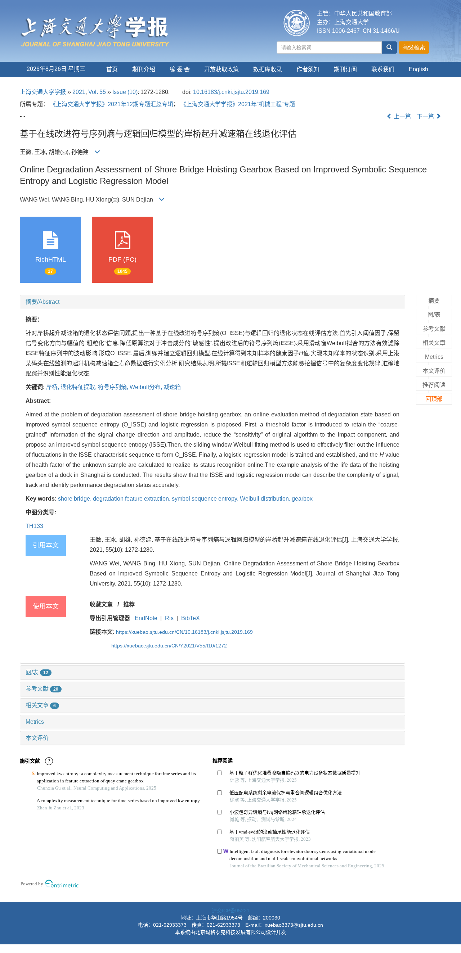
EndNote (146, 618)
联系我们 (382, 69)
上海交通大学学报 (43, 92)
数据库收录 (267, 69)
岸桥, (53, 387)
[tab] (212, 302)
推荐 (129, 604)
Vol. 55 (97, 92)
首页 (112, 69)
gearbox (302, 499)
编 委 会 (180, 69)
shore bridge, (75, 499)
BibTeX (190, 618)
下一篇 (426, 116)
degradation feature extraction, (132, 499)
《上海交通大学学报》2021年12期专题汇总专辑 (111, 104)
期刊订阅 (345, 69)
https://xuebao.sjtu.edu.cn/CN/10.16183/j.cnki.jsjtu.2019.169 (184, 632)
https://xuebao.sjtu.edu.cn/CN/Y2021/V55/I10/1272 (169, 646)
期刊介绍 (143, 69)
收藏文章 (101, 604)
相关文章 (41, 705)
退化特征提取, (79, 387)
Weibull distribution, (266, 499)
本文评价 (37, 738)
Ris (169, 618)
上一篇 (401, 116)
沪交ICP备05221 (231, 910)
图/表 (37, 672)
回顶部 (434, 399)
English (418, 69)
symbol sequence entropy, (206, 499)
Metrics (35, 722)
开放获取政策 (221, 69)
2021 (78, 92)
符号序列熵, (114, 387)
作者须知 (307, 69)
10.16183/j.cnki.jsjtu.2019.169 (231, 92)
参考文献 (42, 689)
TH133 (34, 526)
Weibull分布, (147, 387)
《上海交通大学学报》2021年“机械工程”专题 (237, 104)
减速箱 (172, 387)
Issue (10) (125, 92)
